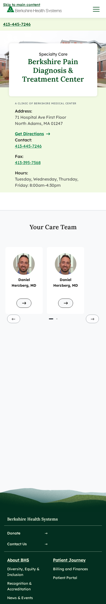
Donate (13, 533)
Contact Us (17, 544)
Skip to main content (21, 4)
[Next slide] (92, 318)
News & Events (20, 598)
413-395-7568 (28, 162)
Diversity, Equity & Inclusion (23, 572)
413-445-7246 (17, 24)
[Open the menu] (96, 9)
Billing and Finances (70, 569)
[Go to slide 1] (51, 318)
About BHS (18, 560)
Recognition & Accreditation (19, 586)
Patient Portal (65, 577)
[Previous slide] (13, 318)
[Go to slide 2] (56, 318)
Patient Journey (69, 560)
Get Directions (29, 133)
